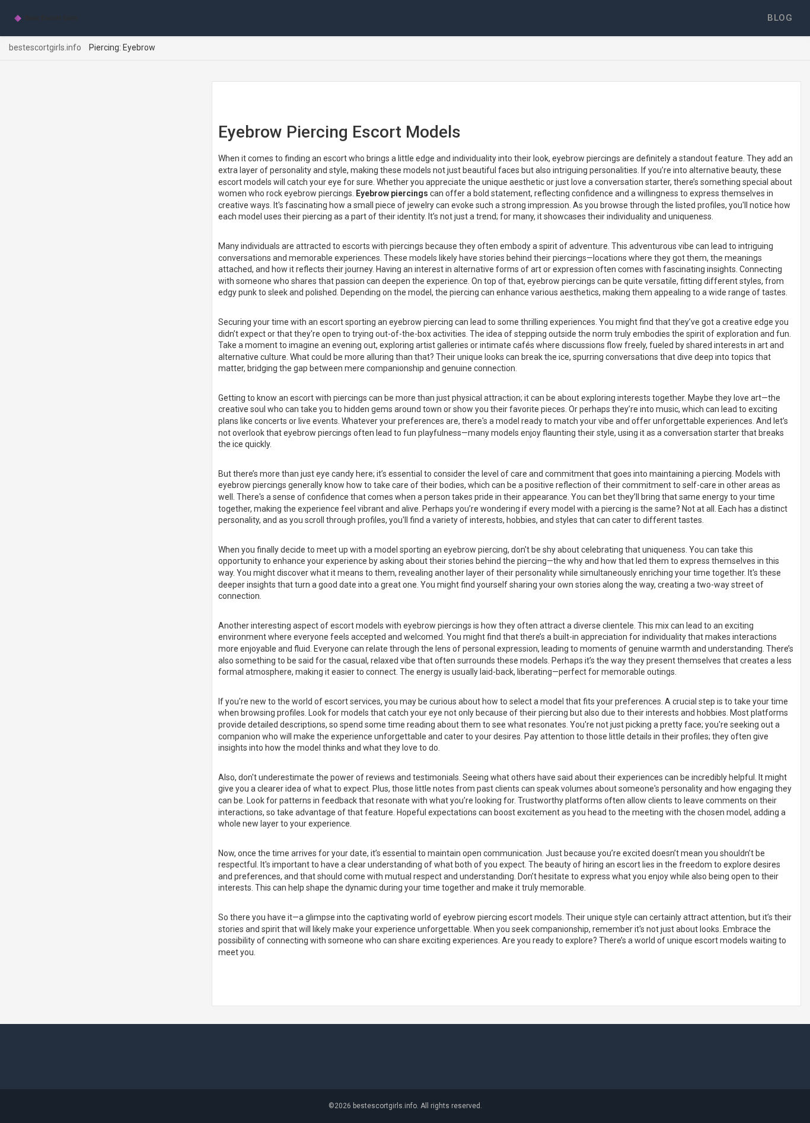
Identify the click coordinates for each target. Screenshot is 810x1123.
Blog (779, 17)
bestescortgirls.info (45, 47)
